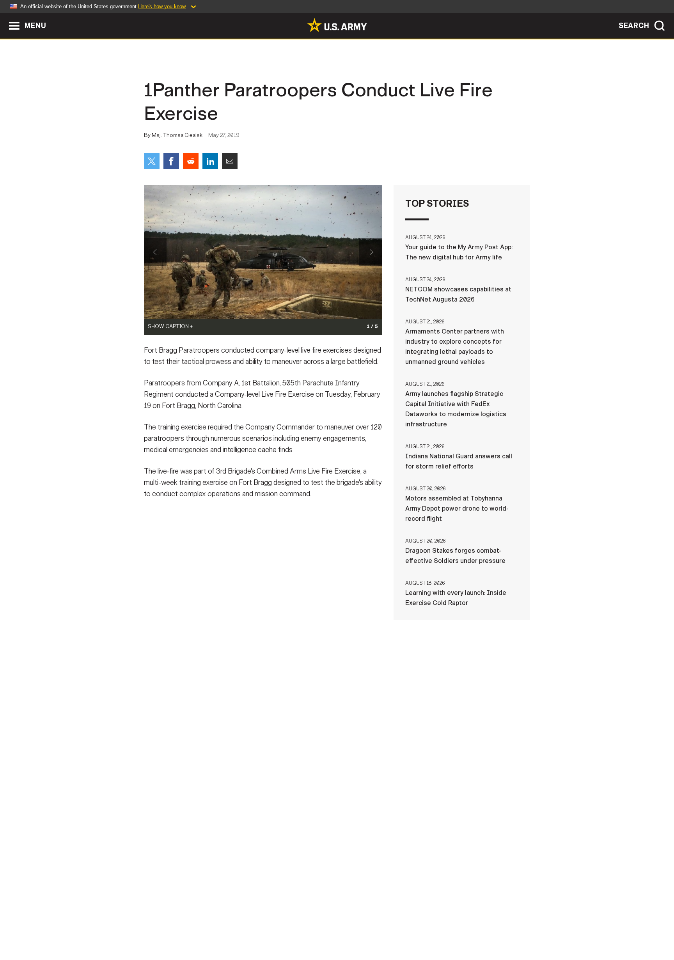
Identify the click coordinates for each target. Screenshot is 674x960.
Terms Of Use (290, 926)
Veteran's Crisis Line (483, 926)
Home (166, 926)
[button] (4, 16)
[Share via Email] (230, 161)
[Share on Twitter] (152, 161)
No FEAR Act (421, 926)
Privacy (246, 926)
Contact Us (204, 926)
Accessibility (343, 926)
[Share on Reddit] (191, 161)
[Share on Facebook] (171, 161)
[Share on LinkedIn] (210, 161)
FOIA (385, 926)
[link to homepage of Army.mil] (337, 25)
